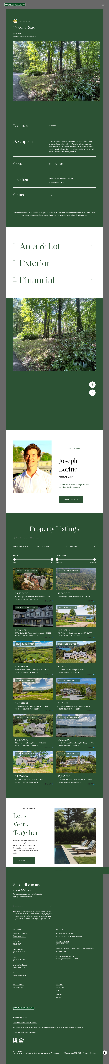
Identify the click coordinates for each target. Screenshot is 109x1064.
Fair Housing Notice (20, 1018)
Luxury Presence (51, 1053)
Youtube (59, 998)
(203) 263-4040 (19, 975)
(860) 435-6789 (19, 936)
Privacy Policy (40, 920)
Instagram (60, 987)
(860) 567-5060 (19, 944)
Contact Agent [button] (70, 499)
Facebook (59, 984)
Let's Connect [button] (22, 860)
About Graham (18, 984)
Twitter (59, 994)
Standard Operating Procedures (25, 1022)
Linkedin (59, 991)
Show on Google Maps (57, 182)
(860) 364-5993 (19, 960)
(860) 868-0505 (19, 952)
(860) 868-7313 (19, 968)
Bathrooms (45, 546)
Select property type (20, 546)
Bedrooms (73, 546)
